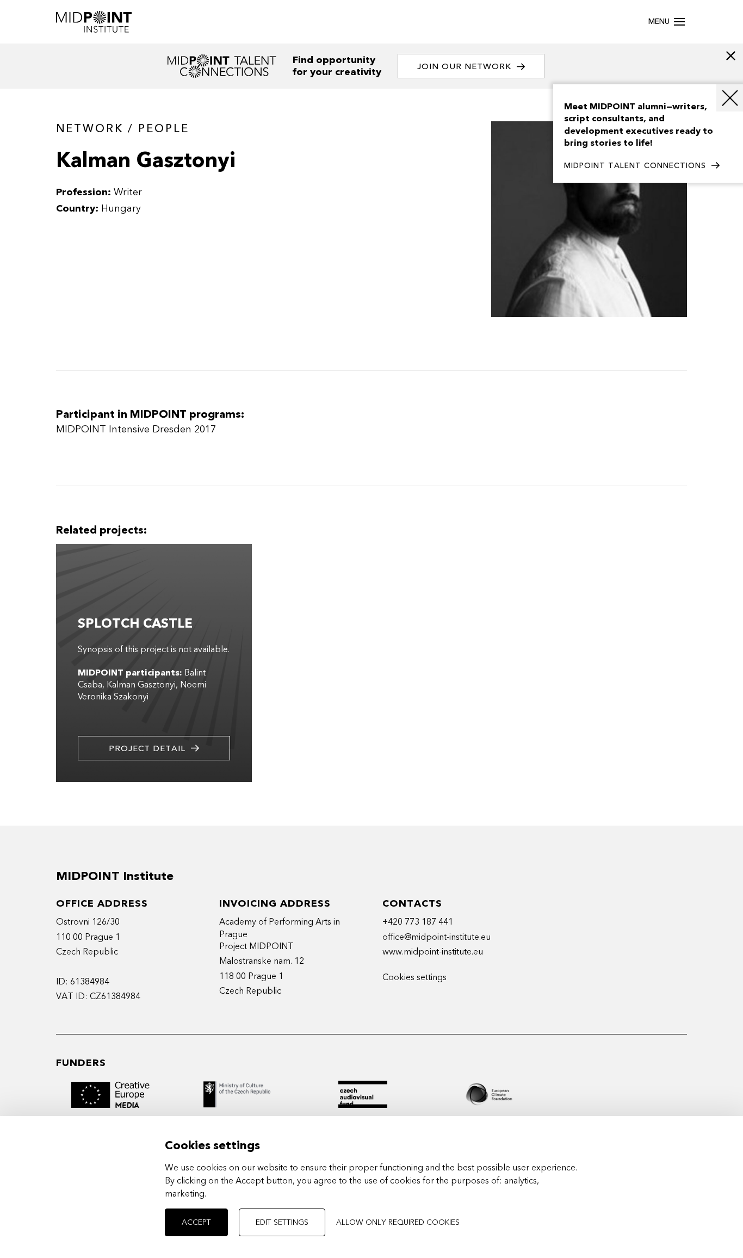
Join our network (464, 66)
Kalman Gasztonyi (141, 685)
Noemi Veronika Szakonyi (142, 691)
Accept (196, 1222)
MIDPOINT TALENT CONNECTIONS (635, 165)
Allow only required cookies (398, 1222)
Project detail (147, 748)
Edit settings (282, 1222)
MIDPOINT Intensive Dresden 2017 (136, 429)
